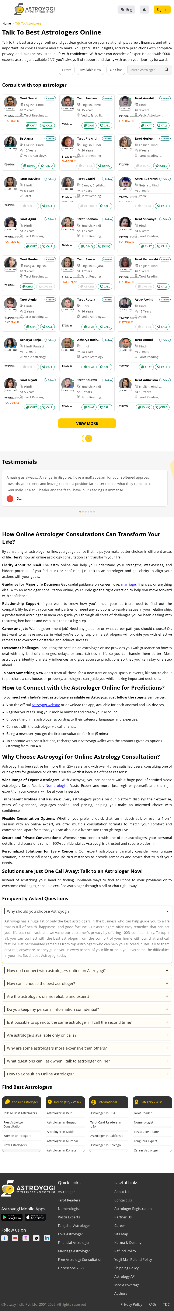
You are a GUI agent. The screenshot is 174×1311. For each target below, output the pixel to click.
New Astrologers (15, 1145)
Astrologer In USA (102, 1113)
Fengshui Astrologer (74, 1225)
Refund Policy (125, 1251)
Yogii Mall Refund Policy (133, 1259)
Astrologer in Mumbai (62, 1141)
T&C (166, 1304)
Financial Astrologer (74, 1242)
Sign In (162, 9)
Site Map (121, 1234)
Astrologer (66, 1191)
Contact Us (123, 1200)
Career (119, 1225)
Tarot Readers (69, 1200)
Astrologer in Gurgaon (62, 1122)
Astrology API (125, 1276)
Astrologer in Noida (60, 1132)
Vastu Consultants (147, 1132)
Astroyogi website (46, 705)
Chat (33, 125)
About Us (121, 1191)
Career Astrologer (146, 1150)
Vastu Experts (69, 1217)
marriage (128, 584)
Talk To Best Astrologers (20, 1113)
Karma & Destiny (127, 1242)
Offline (88, 166)
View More (87, 423)
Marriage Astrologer (74, 1251)
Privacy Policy (131, 1304)
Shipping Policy (126, 1268)
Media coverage (127, 1285)
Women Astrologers (17, 1136)
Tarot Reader (143, 1113)
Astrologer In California (106, 1136)
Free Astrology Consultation (13, 1124)
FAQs (153, 1304)
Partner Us (123, 1217)
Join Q (31, 166)
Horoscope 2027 (71, 1268)
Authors (120, 1293)
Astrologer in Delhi (60, 1113)
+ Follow (50, 98)
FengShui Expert (145, 1141)
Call (49, 125)
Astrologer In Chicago (105, 1145)
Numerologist (57, 785)
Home (7, 23)
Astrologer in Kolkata (61, 1150)
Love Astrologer (70, 1234)
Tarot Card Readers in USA (105, 1124)
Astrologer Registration (133, 1208)
